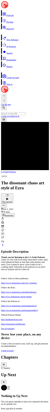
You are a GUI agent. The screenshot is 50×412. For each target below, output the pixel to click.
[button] (25, 13)
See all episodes (7, 328)
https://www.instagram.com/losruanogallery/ (19, 310)
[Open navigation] (3, 120)
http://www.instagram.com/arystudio (16, 297)
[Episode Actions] (3, 205)
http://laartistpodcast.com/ (11, 319)
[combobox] (13, 113)
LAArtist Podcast (8, 172)
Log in (16, 116)
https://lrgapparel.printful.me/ (13, 324)
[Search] (3, 108)
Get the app (6, 104)
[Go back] (4, 95)
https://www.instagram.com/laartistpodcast (19, 306)
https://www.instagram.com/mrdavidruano (18, 292)
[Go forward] (4, 100)
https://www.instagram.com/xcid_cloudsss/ (19, 283)
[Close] (3, 364)
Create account (7, 116)
